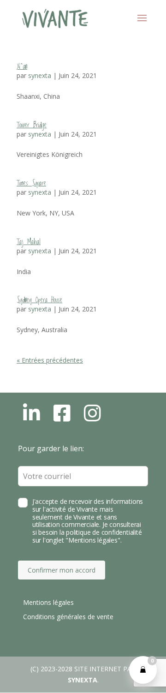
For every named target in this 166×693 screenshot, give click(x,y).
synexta (39, 75)
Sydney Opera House (39, 299)
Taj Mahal (29, 241)
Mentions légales (48, 602)
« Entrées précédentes (50, 360)
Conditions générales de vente (68, 616)
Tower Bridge (32, 125)
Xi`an (22, 66)
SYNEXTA (82, 679)
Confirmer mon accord (61, 570)
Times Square (31, 183)
